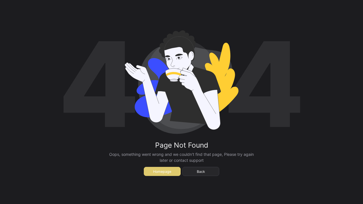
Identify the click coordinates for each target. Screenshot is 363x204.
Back (201, 171)
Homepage (162, 171)
